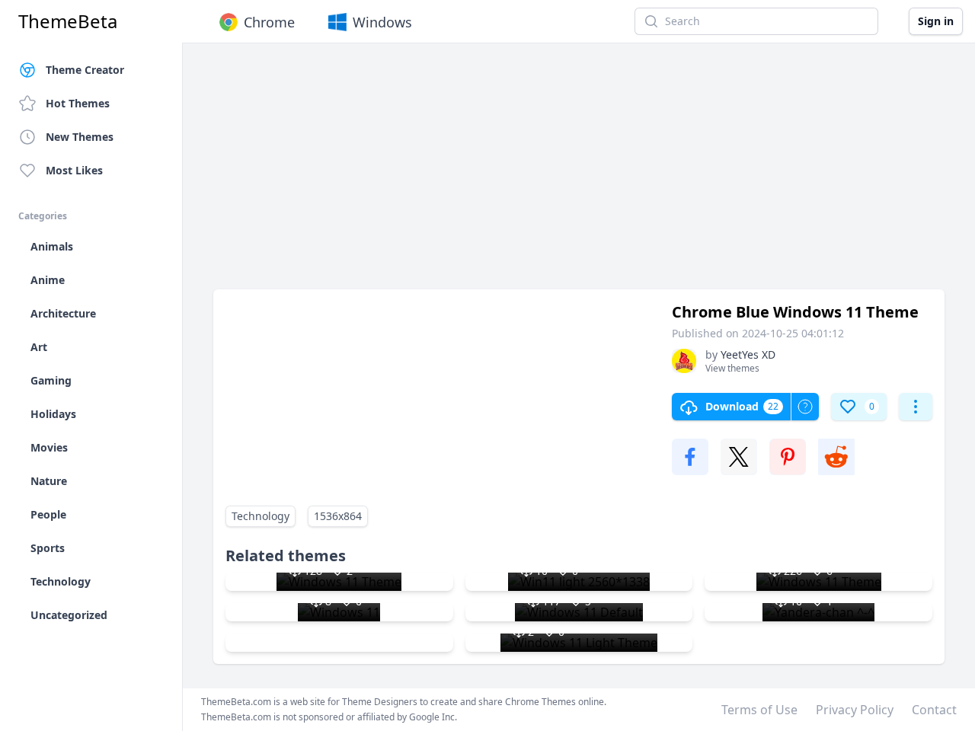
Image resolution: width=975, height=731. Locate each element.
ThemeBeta (67, 21)
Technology (260, 516)
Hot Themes (78, 103)
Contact (934, 709)
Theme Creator (85, 69)
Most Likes (74, 170)
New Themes (79, 136)
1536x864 (338, 516)
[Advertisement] (579, 173)
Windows (382, 22)
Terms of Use (759, 709)
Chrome (269, 22)
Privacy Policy (854, 709)
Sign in (936, 21)
